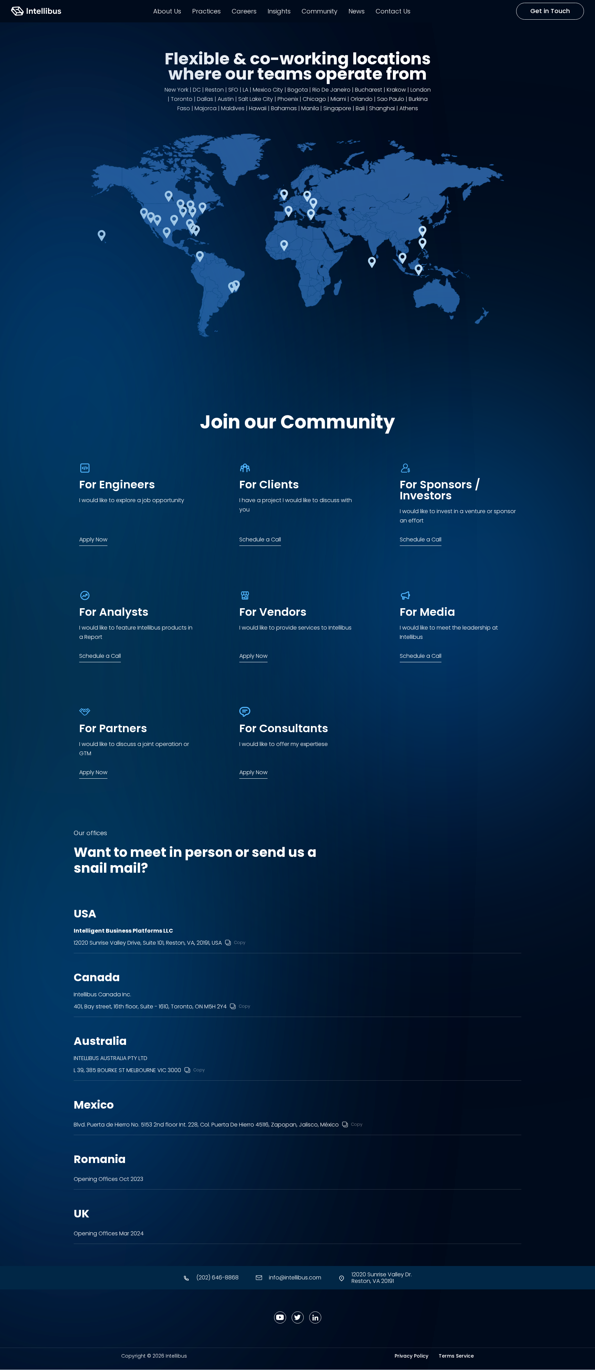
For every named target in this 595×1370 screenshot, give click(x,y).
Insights (279, 11)
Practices (206, 11)
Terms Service (456, 1356)
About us (167, 11)
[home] (36, 11)
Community (319, 11)
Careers (244, 11)
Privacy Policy (411, 1356)
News (356, 11)
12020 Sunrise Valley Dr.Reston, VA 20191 (382, 1277)
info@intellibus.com (295, 1277)
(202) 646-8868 (217, 1277)
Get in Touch (550, 11)
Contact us (393, 11)
